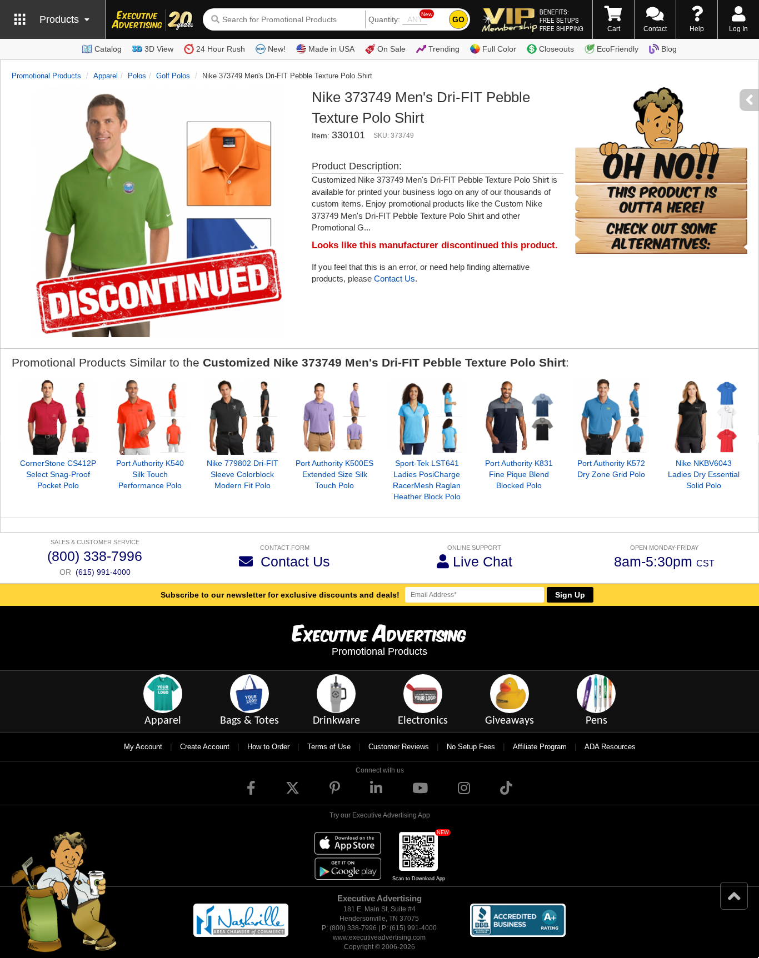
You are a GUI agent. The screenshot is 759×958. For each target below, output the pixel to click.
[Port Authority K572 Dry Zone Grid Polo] (611, 417)
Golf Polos (173, 76)
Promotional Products (46, 76)
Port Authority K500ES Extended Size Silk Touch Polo (334, 474)
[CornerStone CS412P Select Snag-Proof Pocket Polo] (57, 417)
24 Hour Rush (220, 48)
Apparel (105, 76)
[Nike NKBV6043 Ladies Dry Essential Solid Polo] (703, 417)
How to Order (268, 747)
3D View (158, 48)
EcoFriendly (617, 48)
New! (277, 48)
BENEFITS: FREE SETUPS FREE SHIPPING (561, 20)
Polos (137, 76)
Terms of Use (329, 747)
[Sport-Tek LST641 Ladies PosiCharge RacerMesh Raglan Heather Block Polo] (426, 417)
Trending (444, 48)
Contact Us (394, 278)
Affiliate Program (540, 747)
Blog (669, 48)
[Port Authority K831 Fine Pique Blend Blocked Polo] (519, 417)
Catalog (108, 48)
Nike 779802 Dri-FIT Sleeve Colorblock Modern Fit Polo (242, 474)
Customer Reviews (398, 747)
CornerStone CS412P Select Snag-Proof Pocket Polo (58, 474)
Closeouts (556, 48)
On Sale (391, 48)
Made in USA (331, 48)
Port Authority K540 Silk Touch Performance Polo (150, 474)
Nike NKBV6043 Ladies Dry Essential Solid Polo (704, 474)
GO (458, 19)
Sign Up (570, 594)
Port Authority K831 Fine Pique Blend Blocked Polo (519, 474)
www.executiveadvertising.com (379, 937)
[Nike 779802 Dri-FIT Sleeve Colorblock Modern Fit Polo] (242, 417)
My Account (143, 747)
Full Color (499, 48)
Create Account (204, 747)
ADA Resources (610, 747)
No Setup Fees (471, 747)
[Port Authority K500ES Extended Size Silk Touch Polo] (334, 417)
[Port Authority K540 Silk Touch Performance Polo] (150, 417)
